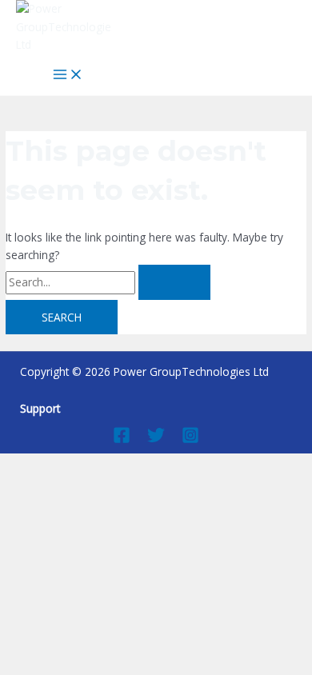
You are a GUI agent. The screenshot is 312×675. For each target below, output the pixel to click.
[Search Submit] (174, 282)
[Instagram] (190, 439)
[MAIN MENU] (68, 75)
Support (40, 408)
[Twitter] (156, 439)
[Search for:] (108, 282)
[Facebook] (121, 439)
